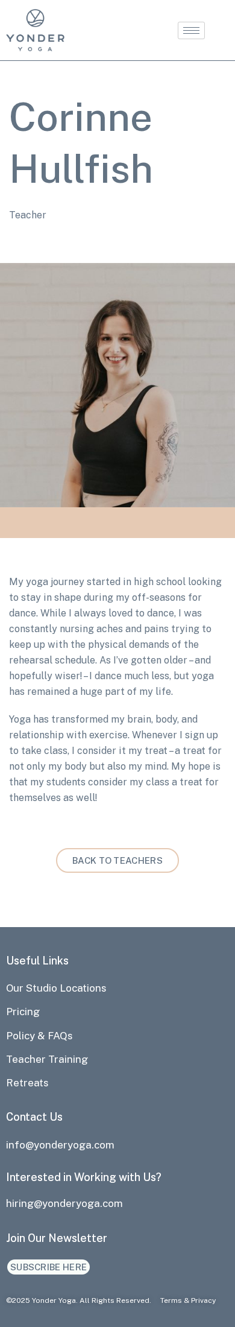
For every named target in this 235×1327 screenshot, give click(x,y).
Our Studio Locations (56, 988)
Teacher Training (47, 1059)
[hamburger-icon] (191, 30)
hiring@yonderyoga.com (64, 1203)
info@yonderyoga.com (60, 1145)
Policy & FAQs (39, 1036)
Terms (171, 1300)
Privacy (203, 1300)
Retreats (27, 1083)
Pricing (23, 1012)
